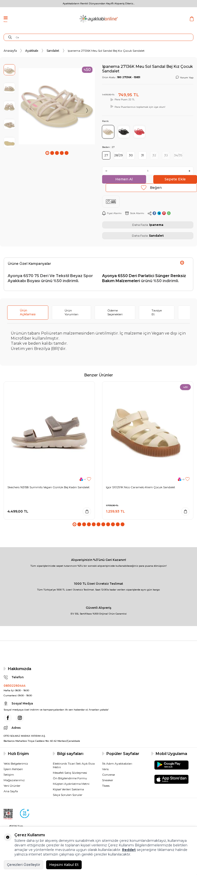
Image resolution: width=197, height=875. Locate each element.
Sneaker (107, 780)
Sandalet (53, 50)
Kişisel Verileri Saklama (68, 789)
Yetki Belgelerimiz (16, 763)
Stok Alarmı (137, 213)
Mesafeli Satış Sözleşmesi (70, 772)
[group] (57, 106)
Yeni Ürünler (12, 785)
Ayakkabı (31, 50)
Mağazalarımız (14, 780)
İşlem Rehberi (13, 769)
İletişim (9, 774)
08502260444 (14, 685)
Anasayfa (10, 50)
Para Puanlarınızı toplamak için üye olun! (140, 106)
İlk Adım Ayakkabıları (117, 763)
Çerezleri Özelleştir (23, 864)
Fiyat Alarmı (114, 213)
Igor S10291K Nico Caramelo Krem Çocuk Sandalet (140, 487)
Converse (108, 774)
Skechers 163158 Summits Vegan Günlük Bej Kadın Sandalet (48, 487)
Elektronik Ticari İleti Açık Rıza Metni (74, 765)
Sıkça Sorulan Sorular (67, 795)
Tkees (106, 785)
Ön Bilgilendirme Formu (70, 778)
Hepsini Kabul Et (64, 864)
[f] (8, 718)
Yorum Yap (186, 77)
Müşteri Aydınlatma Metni (71, 784)
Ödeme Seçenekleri (115, 312)
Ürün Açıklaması (28, 312)
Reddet (129, 850)
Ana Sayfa (11, 791)
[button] (47, 153)
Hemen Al (124, 179)
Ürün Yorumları (71, 312)
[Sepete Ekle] (87, 511)
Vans (105, 769)
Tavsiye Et (157, 312)
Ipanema (156, 225)
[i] (20, 718)
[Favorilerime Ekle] (89, 479)
